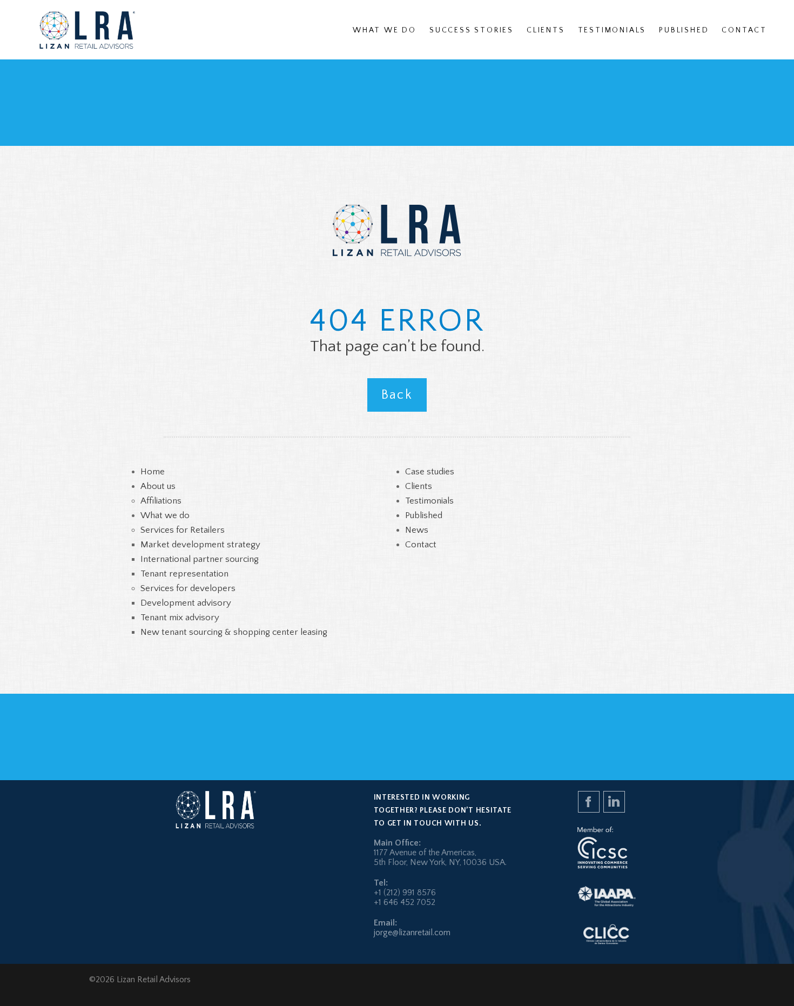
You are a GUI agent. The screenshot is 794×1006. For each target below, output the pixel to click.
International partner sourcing (199, 559)
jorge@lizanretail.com (412, 932)
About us (158, 486)
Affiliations (160, 501)
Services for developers (187, 588)
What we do (165, 515)
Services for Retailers (182, 530)
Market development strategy (200, 544)
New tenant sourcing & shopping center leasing (233, 632)
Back (397, 395)
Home (152, 472)
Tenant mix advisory (179, 617)
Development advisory (185, 603)
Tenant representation (184, 574)
